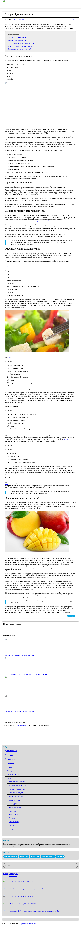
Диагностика (11, 750)
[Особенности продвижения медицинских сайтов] (5, 890)
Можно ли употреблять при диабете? (21, 43)
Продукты (10, 778)
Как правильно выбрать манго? (19, 49)
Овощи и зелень (14, 800)
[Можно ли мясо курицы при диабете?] (5, 904)
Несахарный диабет (48, 856)
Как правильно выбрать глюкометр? (23, 896)
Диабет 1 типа (24, 856)
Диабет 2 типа (35, 856)
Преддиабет (60, 856)
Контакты (32, 924)
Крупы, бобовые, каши (17, 789)
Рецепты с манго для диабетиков (20, 46)
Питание (9, 767)
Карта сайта (24, 924)
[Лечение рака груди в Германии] (5, 882)
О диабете (10, 759)
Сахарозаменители (13, 833)
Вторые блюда (14, 814)
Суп (8, 357)
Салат (9, 267)
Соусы (11, 829)
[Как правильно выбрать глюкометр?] (5, 897)
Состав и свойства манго (17, 37)
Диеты (9, 771)
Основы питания (13, 775)
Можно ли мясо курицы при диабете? (23, 904)
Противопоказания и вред (17, 40)
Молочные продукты (16, 793)
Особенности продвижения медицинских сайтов (27, 889)
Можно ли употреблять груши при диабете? (21, 711)
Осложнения (11, 763)
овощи (65, 440)
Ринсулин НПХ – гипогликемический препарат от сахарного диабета (35, 911)
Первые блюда (14, 822)
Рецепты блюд (12, 811)
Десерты (12, 818)
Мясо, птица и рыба (16, 796)
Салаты (11, 825)
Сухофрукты (13, 804)
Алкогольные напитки (17, 782)
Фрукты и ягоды (18, 19)
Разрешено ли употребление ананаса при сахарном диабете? (26, 674)
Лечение (9, 755)
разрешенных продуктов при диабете (37, 221)
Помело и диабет (11, 693)
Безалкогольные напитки (18, 785)
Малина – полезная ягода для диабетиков (19, 655)
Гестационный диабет (11, 856)
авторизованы (22, 725)
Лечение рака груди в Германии (21, 881)
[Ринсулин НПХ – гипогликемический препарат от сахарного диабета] (5, 912)
